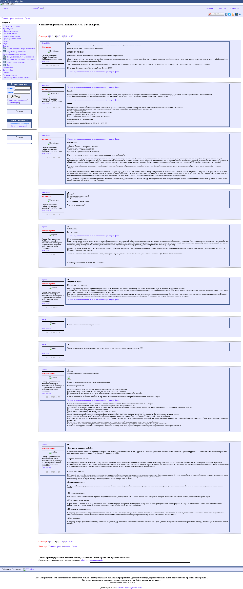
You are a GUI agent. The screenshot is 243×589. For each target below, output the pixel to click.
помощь (209, 8)
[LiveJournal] (240, 14)
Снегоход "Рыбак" (10, 33)
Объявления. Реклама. (16, 62)
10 (72, 36)
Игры (5, 43)
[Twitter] (229, 14)
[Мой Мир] (236, 14)
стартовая (222, 8)
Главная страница (8, 18)
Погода (6, 73)
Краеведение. (8, 28)
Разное (27, 18)
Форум (5, 8)
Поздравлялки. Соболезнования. (20, 57)
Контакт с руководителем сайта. (129, 588)
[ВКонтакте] (226, 14)
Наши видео (8, 68)
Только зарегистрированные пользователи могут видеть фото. (93, 72)
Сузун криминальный (12, 38)
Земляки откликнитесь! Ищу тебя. (21, 59)
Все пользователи (10, 75)
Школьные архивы (10, 31)
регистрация (14, 103)
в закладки (234, 8)
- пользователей (19, 126)
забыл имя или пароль (18, 100)
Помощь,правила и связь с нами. (16, 77)
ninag (44, 319)
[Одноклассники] (233, 14)
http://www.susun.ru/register (92, 560)
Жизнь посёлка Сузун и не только (21, 49)
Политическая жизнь (11, 36)
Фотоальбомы (37, 8)
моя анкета (46, 61)
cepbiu (44, 227)
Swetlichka (46, 43)
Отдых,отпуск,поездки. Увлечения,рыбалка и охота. (14, 52)
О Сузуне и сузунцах (11, 26)
